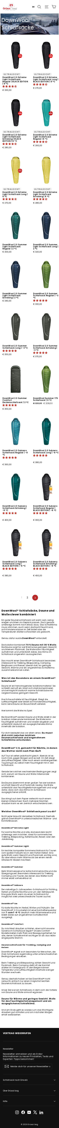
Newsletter (8, 1049)
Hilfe (5, 1101)
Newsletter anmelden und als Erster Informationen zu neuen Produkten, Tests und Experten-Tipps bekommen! (28, 1056)
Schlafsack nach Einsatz (15, 1080)
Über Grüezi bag (11, 1090)
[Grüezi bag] (10, 6)
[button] (10, 86)
